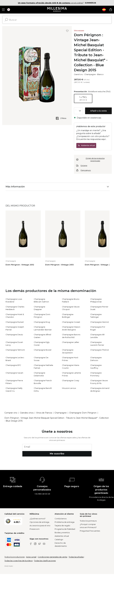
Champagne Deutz (14, 334)
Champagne (90, 74)
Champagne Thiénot (99, 350)
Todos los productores (14, 557)
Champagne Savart (14, 373)
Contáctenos (60, 518)
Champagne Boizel (42, 350)
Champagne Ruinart (15, 322)
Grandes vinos (27, 413)
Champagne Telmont (15, 350)
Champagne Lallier (70, 342)
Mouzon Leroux (69, 388)
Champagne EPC (13, 365)
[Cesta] (110, 9)
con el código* (51, 3)
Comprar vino (10, 413)
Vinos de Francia (44, 413)
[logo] (57, 10)
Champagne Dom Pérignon (82, 413)
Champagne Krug (42, 322)
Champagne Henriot (99, 322)
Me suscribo (57, 453)
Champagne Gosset (71, 322)
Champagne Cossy (70, 380)
